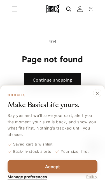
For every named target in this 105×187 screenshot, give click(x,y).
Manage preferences (27, 176)
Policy (91, 176)
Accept (52, 166)
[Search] (68, 9)
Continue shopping (52, 79)
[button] (14, 9)
